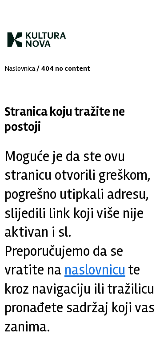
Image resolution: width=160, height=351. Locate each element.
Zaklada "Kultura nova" (36, 35)
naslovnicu (94, 269)
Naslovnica (19, 68)
